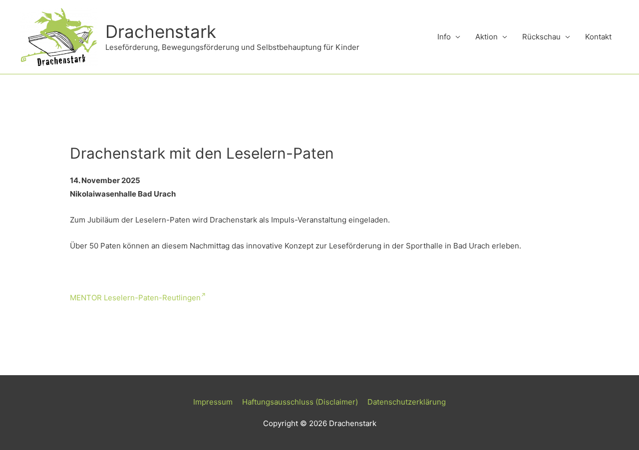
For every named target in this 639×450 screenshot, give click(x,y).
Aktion (486, 36)
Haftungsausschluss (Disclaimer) (300, 402)
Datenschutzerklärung (406, 402)
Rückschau (541, 36)
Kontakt (598, 36)
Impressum (213, 402)
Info (444, 36)
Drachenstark (160, 31)
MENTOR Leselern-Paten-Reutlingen (135, 297)
